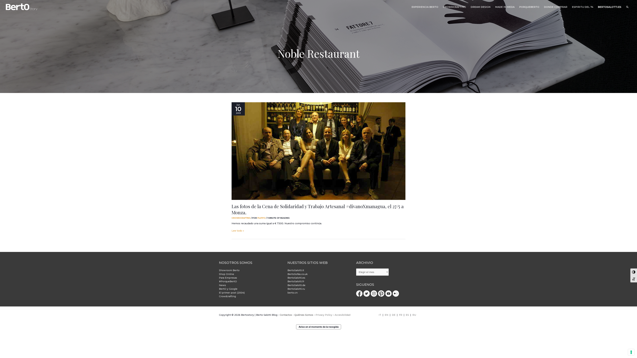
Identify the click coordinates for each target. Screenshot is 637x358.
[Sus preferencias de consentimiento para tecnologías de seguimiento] (631, 352)
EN (386, 314)
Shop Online (226, 274)
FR (400, 314)
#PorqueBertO (228, 281)
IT (380, 314)
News (222, 285)
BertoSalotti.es (296, 277)
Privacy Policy (324, 314)
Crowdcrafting (241, 218)
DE (393, 314)
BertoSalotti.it (295, 270)
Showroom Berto (229, 270)
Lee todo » (238, 230)
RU (414, 314)
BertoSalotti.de (296, 285)
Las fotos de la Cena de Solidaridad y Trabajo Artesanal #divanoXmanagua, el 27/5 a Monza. (318, 209)
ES (407, 314)
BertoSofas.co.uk (297, 274)
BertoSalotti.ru (296, 288)
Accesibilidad (342, 314)
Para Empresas (228, 277)
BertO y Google (228, 288)
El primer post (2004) (232, 292)
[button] (627, 6)
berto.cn (292, 292)
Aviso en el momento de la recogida (319, 326)
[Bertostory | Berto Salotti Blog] (22, 6)
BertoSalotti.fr (295, 281)
